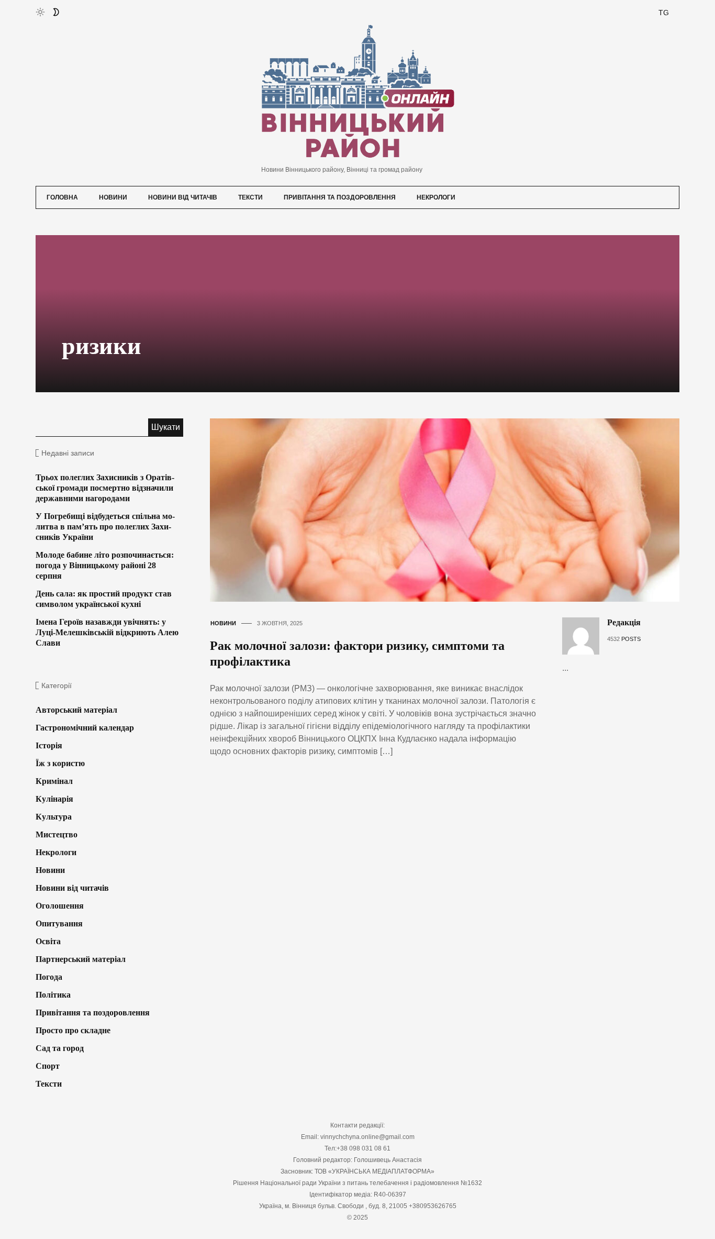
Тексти (250, 197)
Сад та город (60, 1048)
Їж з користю (60, 763)
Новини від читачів (182, 197)
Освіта (48, 941)
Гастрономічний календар (85, 727)
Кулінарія (54, 798)
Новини (113, 197)
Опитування (59, 923)
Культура (54, 816)
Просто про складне (73, 1030)
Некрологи (436, 197)
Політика (53, 994)
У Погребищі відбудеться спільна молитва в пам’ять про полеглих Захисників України (105, 526)
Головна (62, 197)
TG (663, 12)
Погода (49, 976)
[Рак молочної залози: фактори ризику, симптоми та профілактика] (453, 509)
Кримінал (54, 781)
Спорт (48, 1065)
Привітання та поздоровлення (340, 197)
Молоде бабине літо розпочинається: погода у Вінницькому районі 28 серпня (105, 565)
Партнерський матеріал (81, 959)
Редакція (624, 622)
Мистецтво (56, 834)
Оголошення (60, 905)
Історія (49, 745)
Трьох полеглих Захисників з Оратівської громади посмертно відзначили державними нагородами (105, 488)
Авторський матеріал (76, 709)
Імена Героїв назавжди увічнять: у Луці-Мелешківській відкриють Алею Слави (107, 632)
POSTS (631, 639)
